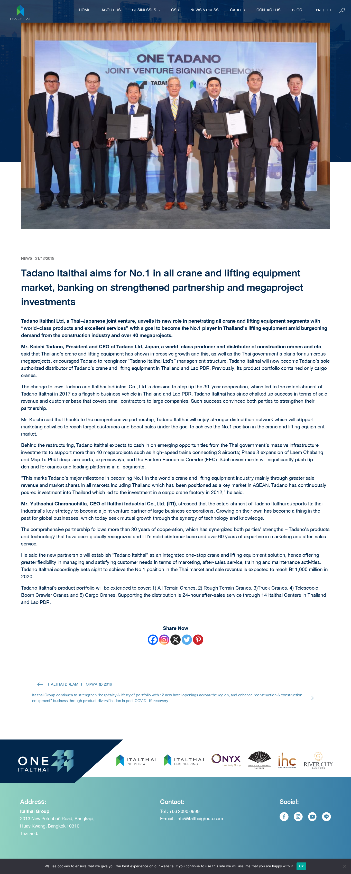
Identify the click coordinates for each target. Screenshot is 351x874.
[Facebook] (153, 640)
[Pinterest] (198, 640)
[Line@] (326, 816)
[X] (175, 640)
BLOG (297, 10)
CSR (175, 10)
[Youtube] (312, 816)
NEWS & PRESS (204, 10)
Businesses (144, 10)
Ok (301, 866)
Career (237, 10)
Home (84, 10)
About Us (111, 10)
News (26, 258)
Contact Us (268, 10)
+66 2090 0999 (184, 811)
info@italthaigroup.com (200, 818)
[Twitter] (187, 640)
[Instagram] (164, 640)
